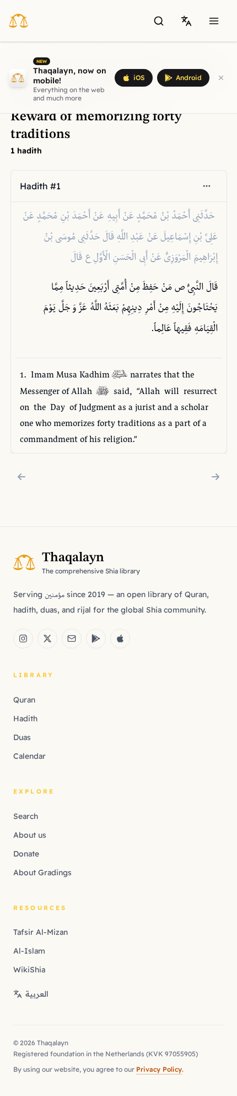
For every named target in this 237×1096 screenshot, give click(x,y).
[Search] (158, 21)
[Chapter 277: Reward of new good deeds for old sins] (21, 477)
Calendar (29, 756)
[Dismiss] (221, 78)
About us (29, 835)
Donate (26, 854)
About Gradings (42, 872)
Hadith (25, 718)
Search (25, 816)
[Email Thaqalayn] (72, 638)
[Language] (186, 21)
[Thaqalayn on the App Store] (120, 638)
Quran (24, 700)
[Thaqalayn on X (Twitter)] (47, 638)
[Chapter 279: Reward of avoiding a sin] (215, 477)
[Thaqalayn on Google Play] (96, 638)
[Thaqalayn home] (22, 20)
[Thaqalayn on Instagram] (23, 638)
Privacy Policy (159, 1069)
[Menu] (214, 21)
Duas (22, 737)
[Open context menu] (206, 186)
